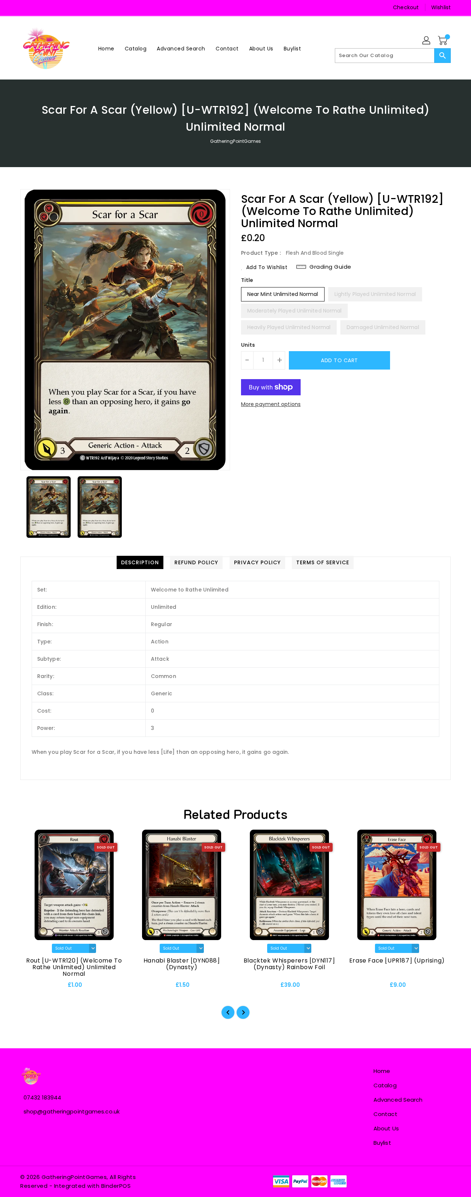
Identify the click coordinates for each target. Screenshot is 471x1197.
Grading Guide (330, 267)
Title (247, 280)
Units (248, 344)
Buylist (382, 1143)
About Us (386, 1128)
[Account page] (426, 40)
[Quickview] (32, 987)
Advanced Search (398, 1100)
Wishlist (441, 7)
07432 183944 (42, 1097)
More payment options (271, 404)
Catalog (385, 1085)
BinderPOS (116, 1186)
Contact (385, 1114)
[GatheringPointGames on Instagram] (40, 7)
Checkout (406, 7)
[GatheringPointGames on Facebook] (26, 7)
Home (381, 1071)
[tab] (140, 562)
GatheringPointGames (235, 141)
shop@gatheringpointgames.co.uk (72, 1111)
